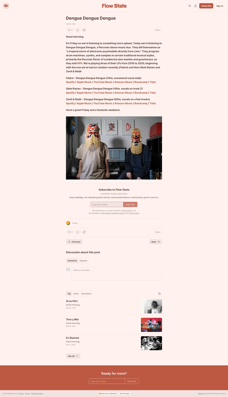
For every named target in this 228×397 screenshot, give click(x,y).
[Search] (189, 5)
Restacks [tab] (83, 261)
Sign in (219, 5)
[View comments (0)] (77, 30)
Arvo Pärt (72, 301)
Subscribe (206, 5)
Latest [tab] (76, 293)
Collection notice (37, 393)
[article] (114, 306)
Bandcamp (141, 82)
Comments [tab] (72, 261)
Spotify (70, 82)
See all (71, 356)
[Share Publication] (195, 5)
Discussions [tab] (86, 293)
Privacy (21, 393)
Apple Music (84, 82)
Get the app (124, 393)
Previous (76, 241)
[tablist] (77, 260)
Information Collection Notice (113, 213)
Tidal (152, 82)
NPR (79, 63)
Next (153, 241)
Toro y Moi (72, 319)
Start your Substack (109, 393)
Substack (201, 393)
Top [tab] (69, 293)
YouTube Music (103, 82)
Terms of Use (127, 210)
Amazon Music (123, 82)
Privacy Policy (134, 213)
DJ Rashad (72, 337)
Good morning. (73, 304)
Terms (27, 393)
